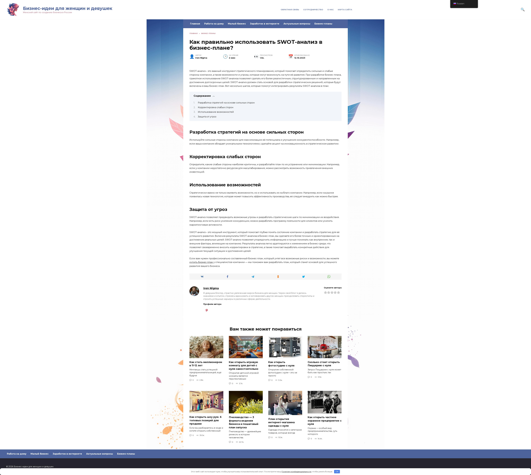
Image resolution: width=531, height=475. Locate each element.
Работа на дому (214, 23)
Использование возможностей (216, 112)
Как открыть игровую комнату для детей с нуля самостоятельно (243, 365)
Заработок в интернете (264, 23)
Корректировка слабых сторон (215, 107)
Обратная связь (290, 10)
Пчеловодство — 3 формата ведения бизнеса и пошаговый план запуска (243, 422)
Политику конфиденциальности (296, 471)
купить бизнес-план (201, 262)
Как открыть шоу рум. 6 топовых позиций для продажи (205, 420)
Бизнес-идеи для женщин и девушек (67, 8)
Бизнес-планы (323, 23)
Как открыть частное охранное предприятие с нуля (325, 420)
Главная (195, 23)
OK (336, 471)
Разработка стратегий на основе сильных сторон (226, 102)
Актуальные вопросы (296, 23)
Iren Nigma (211, 288)
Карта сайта (345, 10)
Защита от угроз (207, 116)
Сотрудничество (313, 10)
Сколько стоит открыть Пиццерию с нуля (324, 363)
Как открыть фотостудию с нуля (281, 364)
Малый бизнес (237, 23)
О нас (330, 10)
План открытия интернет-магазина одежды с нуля (281, 422)
